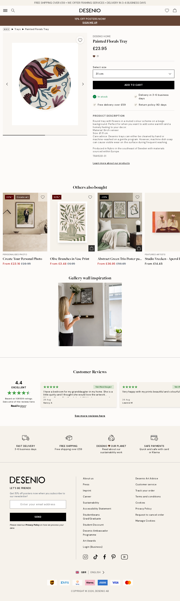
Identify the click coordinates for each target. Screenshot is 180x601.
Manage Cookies (145, 520)
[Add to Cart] (91, 248)
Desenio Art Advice (147, 478)
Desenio (100, 591)
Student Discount (93, 524)
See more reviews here (90, 415)
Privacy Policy (32, 524)
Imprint (87, 490)
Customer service (146, 484)
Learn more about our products (111, 163)
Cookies (140, 502)
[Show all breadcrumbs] (6, 29)
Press (86, 484)
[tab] (24, 134)
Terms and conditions (148, 496)
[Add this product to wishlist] (80, 40)
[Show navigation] (5, 10)
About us (88, 478)
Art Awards (89, 540)
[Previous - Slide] (7, 84)
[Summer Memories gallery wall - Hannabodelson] (90, 314)
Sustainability (91, 502)
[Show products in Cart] (175, 10)
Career (87, 496)
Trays (18, 29)
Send (37, 516)
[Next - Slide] (83, 84)
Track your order (145, 490)
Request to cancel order (150, 514)
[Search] (13, 10)
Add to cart (133, 84)
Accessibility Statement (97, 508)
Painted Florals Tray (37, 29)
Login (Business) (92, 546)
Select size (99, 67)
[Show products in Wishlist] (167, 10)
